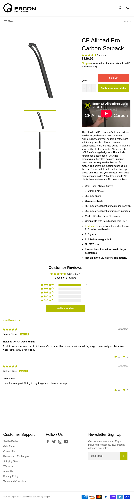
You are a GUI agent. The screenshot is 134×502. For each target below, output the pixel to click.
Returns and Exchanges (16, 456)
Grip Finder (9, 446)
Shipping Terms (11, 461)
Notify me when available (113, 88)
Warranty (8, 466)
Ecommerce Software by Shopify (36, 497)
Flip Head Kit (92, 226)
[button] (89, 55)
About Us (8, 471)
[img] (10, 329)
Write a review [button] (65, 308)
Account (127, 21)
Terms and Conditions (14, 481)
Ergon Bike (16, 497)
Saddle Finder (10, 441)
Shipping (86, 63)
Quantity (87, 81)
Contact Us (9, 451)
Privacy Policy (11, 476)
